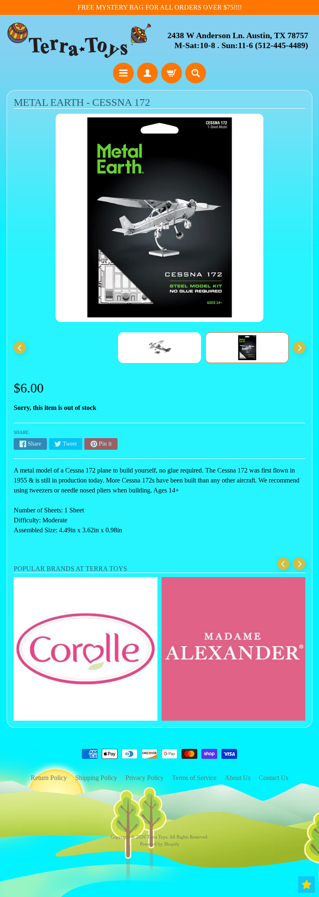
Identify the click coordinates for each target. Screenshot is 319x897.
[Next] (299, 347)
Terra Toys (157, 836)
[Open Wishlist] (306, 884)
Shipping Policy (96, 777)
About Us (237, 777)
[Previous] (20, 347)
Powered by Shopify (159, 843)
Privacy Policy (144, 777)
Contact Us (273, 777)
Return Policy (49, 777)
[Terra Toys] (79, 40)
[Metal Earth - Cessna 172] (247, 347)
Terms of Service (194, 777)
